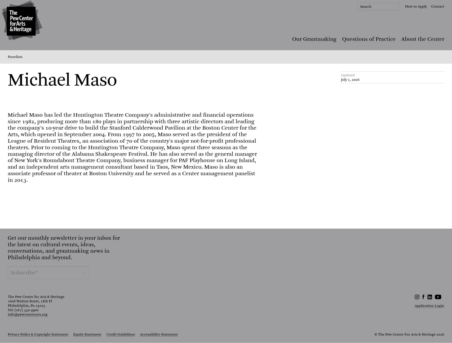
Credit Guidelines (120, 334)
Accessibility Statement (159, 334)
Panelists (15, 57)
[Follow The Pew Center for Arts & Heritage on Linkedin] (429, 298)
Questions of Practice (369, 39)
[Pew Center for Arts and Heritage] (21, 21)
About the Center (422, 39)
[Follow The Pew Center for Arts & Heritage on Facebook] (423, 297)
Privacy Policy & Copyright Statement (38, 334)
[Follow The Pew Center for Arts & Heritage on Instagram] (417, 298)
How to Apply (416, 6)
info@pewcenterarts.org (27, 314)
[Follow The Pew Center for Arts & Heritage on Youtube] (438, 298)
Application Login (429, 305)
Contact (437, 6)
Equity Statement (87, 334)
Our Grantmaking (314, 39)
